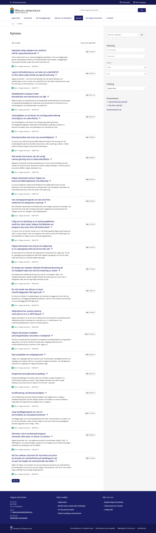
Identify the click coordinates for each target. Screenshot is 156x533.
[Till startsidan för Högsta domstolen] (25, 10)
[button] (126, 50)
